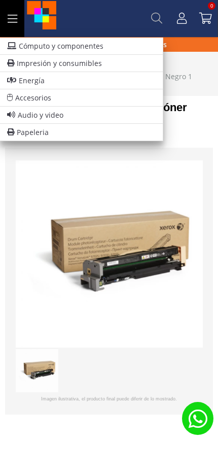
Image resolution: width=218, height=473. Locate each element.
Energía (32, 80)
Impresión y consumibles (59, 63)
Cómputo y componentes (61, 46)
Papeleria (33, 132)
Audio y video (40, 115)
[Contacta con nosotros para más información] (197, 418)
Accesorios (33, 98)
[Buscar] (156, 18)
